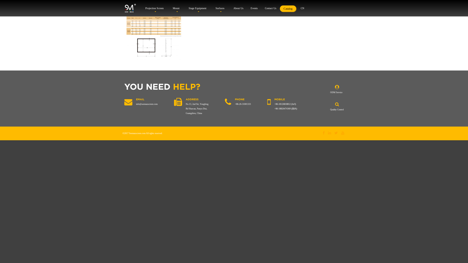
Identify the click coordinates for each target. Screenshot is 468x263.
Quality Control (337, 109)
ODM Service (336, 92)
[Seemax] (130, 8)
